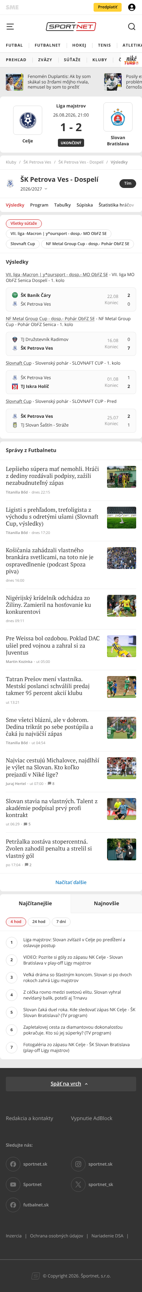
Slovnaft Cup (19, 363)
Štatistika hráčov (116, 205)
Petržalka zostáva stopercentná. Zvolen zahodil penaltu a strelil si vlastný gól (49, 849)
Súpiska (84, 205)
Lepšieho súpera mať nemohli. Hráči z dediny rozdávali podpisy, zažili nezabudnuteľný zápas (52, 476)
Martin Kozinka (19, 661)
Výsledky (15, 205)
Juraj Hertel (16, 783)
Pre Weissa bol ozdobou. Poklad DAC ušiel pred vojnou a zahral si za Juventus (53, 645)
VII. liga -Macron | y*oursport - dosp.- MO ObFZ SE (57, 274)
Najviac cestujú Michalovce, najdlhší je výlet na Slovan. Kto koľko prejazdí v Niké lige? (52, 767)
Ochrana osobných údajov (56, 1236)
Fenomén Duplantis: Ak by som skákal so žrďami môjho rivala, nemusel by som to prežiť (59, 82)
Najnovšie (106, 903)
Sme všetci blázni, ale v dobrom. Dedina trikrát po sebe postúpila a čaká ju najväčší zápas (49, 727)
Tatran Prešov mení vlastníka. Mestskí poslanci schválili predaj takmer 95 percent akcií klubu (48, 686)
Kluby (11, 162)
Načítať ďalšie (71, 882)
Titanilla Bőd (17, 492)
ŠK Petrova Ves (37, 162)
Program (39, 205)
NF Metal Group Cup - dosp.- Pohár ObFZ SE (50, 318)
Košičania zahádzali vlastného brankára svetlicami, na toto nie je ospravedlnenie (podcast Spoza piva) (50, 561)
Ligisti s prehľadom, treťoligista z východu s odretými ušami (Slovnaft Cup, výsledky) (52, 517)
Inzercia (13, 1236)
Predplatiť (107, 7)
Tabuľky (62, 205)
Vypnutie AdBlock (92, 1118)
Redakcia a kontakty (29, 1118)
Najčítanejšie (35, 903)
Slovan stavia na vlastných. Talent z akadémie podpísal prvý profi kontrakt (52, 808)
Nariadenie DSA (107, 1236)
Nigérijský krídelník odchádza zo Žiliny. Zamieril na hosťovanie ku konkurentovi (48, 605)
